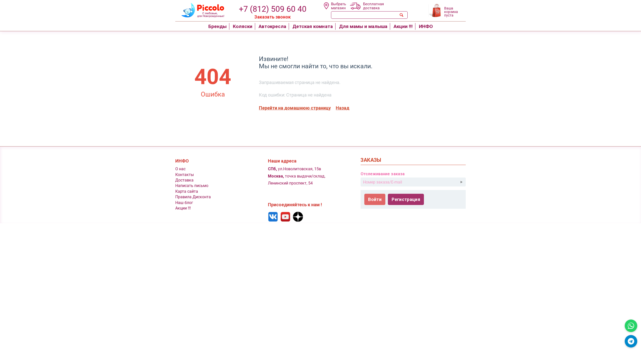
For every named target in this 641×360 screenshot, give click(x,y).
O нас (180, 168)
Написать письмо (191, 185)
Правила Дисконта (193, 196)
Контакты (184, 174)
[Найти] (402, 15)
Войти (375, 199)
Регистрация (406, 199)
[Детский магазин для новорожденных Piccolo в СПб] (199, 9)
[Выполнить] (461, 182)
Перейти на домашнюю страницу (295, 107)
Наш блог (184, 202)
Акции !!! (183, 208)
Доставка (184, 180)
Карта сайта (186, 191)
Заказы (371, 160)
